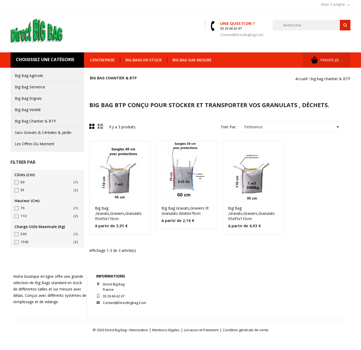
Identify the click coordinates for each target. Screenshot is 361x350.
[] (345, 25)
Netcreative (138, 330)
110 (49, 215)
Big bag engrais (28, 98)
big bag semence (30, 86)
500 (49, 233)
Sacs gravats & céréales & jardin (43, 132)
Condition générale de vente (246, 330)
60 (49, 182)
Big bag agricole (29, 75)
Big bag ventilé (28, 109)
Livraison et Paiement (201, 330)
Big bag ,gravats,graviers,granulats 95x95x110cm (118, 213)
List (101, 128)
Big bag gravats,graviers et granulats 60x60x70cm (185, 211)
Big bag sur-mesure (192, 59)
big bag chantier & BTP (35, 121)
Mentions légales (166, 330)
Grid (93, 128)
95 (49, 190)
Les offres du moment (34, 143)
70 (49, 208)
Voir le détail (139, 147)
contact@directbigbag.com (241, 34)
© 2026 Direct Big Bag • (111, 330)
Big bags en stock (144, 59)
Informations (110, 276)
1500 (49, 241)
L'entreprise (102, 59)
